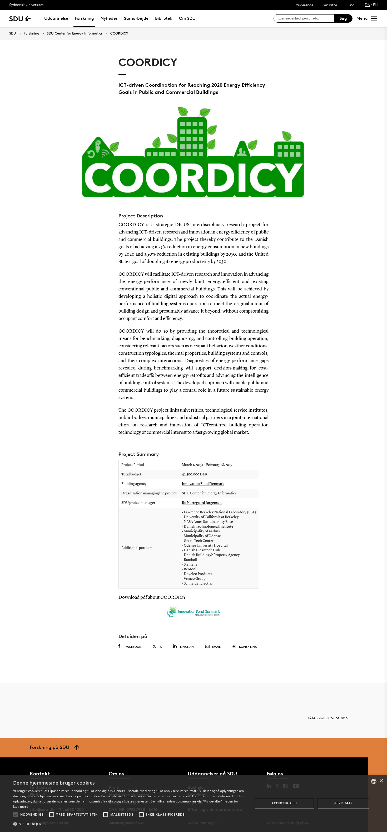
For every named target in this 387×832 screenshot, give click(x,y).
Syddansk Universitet (26, 4)
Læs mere (20, 806)
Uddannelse (56, 18)
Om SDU (187, 18)
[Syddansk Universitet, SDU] (20, 18)
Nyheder (109, 18)
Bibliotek (163, 18)
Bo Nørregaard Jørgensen (202, 503)
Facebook (133, 647)
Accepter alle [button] (284, 803)
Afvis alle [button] (343, 803)
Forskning (84, 18)
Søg (343, 18)
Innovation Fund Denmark (203, 484)
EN (375, 4)
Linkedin (187, 647)
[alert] (193, 803)
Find (351, 5)
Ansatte (330, 5)
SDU (12, 33)
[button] (15, 814)
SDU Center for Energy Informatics (75, 33)
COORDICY (119, 33)
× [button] (381, 781)
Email (216, 647)
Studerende (304, 5)
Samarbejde (136, 18)
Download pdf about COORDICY (152, 597)
